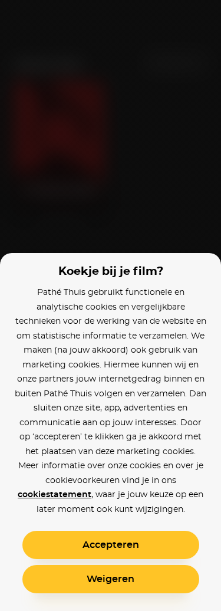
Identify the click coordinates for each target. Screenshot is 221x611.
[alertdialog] (110, 305)
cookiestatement (54, 495)
